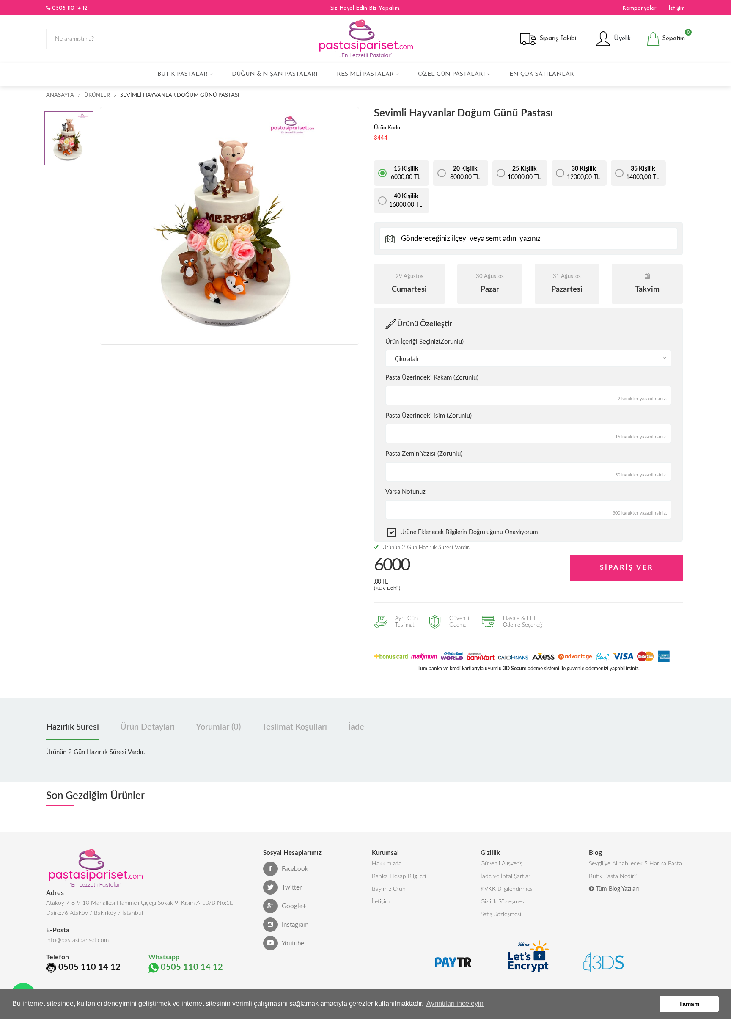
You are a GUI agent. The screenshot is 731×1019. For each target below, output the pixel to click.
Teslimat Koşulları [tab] (294, 727)
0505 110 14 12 (68, 8)
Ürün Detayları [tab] (147, 727)
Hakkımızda (386, 864)
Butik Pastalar (182, 74)
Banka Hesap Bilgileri (399, 876)
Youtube (293, 943)
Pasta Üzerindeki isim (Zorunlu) (428, 416)
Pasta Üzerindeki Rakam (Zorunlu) (431, 378)
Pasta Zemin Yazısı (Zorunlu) (423, 454)
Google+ (294, 906)
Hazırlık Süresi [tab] (72, 727)
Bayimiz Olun (389, 889)
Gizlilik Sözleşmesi (503, 902)
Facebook (295, 869)
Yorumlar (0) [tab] (218, 727)
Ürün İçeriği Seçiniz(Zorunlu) (424, 342)
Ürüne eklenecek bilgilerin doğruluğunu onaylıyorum (469, 532)
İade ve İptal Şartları (506, 876)
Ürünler (97, 95)
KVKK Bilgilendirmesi (507, 889)
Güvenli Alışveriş (501, 864)
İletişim (676, 8)
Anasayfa (60, 95)
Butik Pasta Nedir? (613, 876)
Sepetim (672, 37)
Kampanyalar (639, 8)
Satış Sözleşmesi (501, 914)
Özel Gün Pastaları (451, 74)
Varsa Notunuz (405, 492)
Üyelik (621, 39)
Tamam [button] (689, 1003)
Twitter (292, 887)
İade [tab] (356, 727)
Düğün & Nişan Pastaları (275, 74)
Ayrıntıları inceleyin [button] (455, 1003)
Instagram (295, 925)
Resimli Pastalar (365, 74)
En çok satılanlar (541, 74)
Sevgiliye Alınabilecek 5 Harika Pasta (635, 864)
